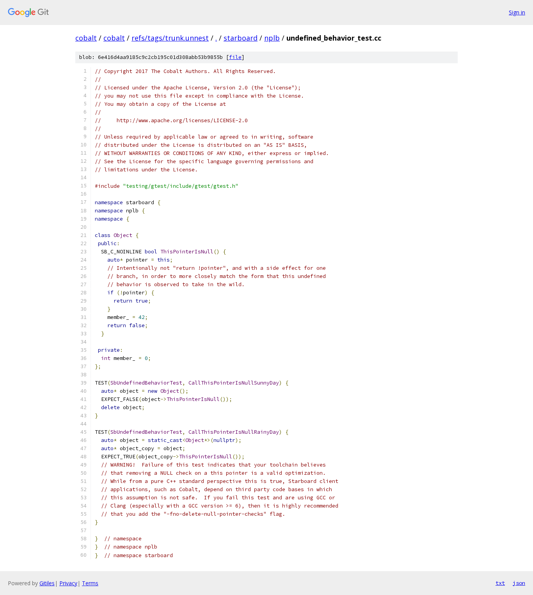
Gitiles (47, 583)
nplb (272, 38)
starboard (241, 38)
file (235, 57)
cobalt (86, 38)
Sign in (517, 12)
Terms (90, 583)
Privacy (68, 583)
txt (500, 582)
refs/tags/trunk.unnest (170, 38)
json (519, 582)
